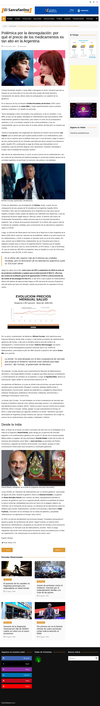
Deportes (67, 19)
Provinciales (27, 19)
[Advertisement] (83, 77)
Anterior (8, 550)
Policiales (89, 19)
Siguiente (58, 550)
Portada (9, 19)
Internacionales (49, 19)
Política (59, 19)
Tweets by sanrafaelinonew (79, 133)
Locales (17, 19)
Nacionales (37, 19)
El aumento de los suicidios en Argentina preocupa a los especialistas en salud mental (17, 585)
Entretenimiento (78, 19)
